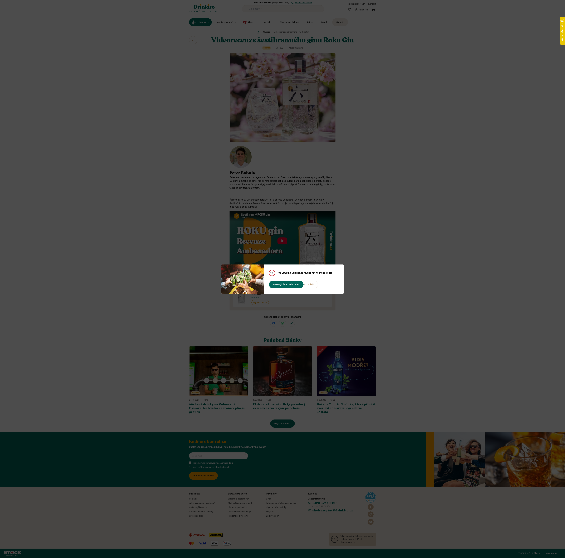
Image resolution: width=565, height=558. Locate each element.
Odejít (311, 284)
